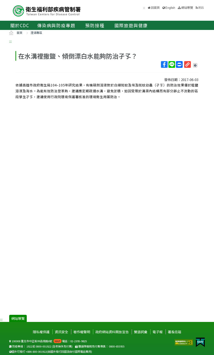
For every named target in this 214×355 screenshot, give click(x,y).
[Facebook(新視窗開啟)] (164, 64)
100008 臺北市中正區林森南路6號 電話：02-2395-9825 (49, 341)
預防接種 (94, 25)
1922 (29, 346)
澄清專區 (36, 32)
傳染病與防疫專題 (56, 25)
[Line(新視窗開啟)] (172, 64)
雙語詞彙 (140, 331)
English (170, 7)
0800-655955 (117, 346)
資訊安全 (61, 331)
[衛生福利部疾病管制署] (46, 10)
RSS (201, 7)
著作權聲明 (81, 331)
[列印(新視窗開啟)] (179, 64)
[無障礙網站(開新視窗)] (184, 341)
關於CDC (19, 25)
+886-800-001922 (36, 352)
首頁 (19, 32)
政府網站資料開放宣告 (112, 331)
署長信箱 (174, 331)
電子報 (158, 331)
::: (10, 41)
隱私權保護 (41, 331)
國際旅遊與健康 (131, 25)
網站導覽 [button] (187, 7)
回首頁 (155, 7)
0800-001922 (43, 346)
